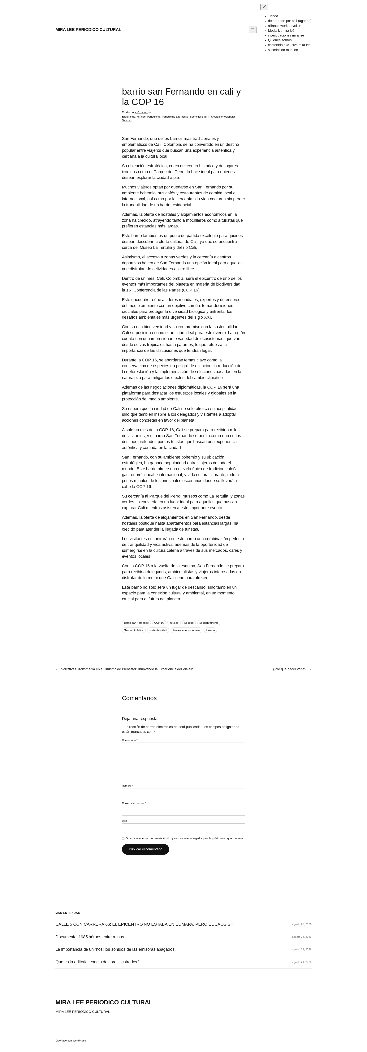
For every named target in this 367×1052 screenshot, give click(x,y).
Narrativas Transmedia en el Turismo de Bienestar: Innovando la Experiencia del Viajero (127, 669)
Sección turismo (208, 622)
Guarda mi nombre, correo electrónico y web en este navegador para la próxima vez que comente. (185, 838)
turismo (210, 630)
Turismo (127, 120)
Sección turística (134, 630)
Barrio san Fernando (136, 622)
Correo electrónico (134, 803)
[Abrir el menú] (253, 30)
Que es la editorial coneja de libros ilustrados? (97, 962)
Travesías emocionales (221, 116)
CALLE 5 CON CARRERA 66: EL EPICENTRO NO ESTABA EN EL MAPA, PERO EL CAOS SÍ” (144, 924)
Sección (189, 622)
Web (124, 820)
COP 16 (159, 622)
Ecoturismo (128, 116)
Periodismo (153, 116)
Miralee (141, 116)
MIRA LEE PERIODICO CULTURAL (88, 29)
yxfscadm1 (141, 112)
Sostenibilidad (198, 116)
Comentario (130, 740)
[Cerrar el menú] (264, 7)
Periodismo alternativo (175, 116)
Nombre (127, 785)
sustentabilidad (158, 630)
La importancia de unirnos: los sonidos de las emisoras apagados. (115, 949)
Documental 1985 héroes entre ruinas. (90, 937)
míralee (174, 622)
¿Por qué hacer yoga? (289, 669)
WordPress (79, 1040)
